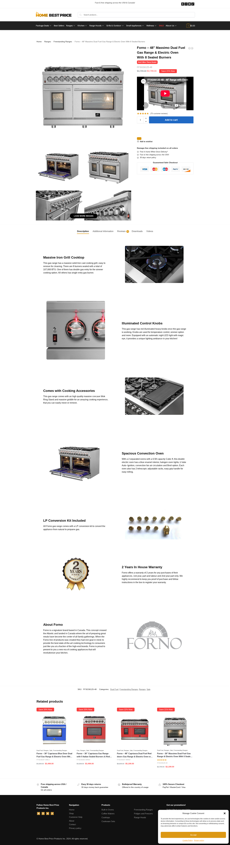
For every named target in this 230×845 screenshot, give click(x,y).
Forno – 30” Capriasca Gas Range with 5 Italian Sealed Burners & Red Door (93, 755)
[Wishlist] (69, 712)
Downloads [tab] (137, 231)
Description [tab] (83, 231)
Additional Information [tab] (103, 231)
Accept (193, 835)
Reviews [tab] (122, 231)
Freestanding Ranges (63, 42)
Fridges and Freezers (143, 813)
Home (39, 42)
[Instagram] (186, 4)
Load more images (83, 216)
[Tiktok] (192, 4)
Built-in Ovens (108, 810)
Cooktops (106, 817)
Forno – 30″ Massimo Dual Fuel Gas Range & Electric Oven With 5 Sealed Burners (174, 755)
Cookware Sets (108, 821)
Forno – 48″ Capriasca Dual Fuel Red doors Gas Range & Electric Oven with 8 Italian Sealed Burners (135, 755)
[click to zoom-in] (83, 93)
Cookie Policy (188, 840)
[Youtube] (189, 4)
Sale (148, 689)
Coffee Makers (108, 813)
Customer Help (75, 817)
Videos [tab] (149, 231)
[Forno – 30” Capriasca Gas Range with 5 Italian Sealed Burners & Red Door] (95, 730)
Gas (78, 750)
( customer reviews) (159, 113)
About (71, 821)
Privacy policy (199, 840)
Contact (72, 824)
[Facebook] (182, 4)
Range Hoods (140, 817)
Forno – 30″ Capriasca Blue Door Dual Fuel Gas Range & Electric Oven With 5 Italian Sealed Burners (54, 755)
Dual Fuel (114, 689)
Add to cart (171, 120)
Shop (71, 813)
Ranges (47, 42)
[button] (224, 813)
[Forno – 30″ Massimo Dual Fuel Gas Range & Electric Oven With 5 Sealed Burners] (175, 730)
